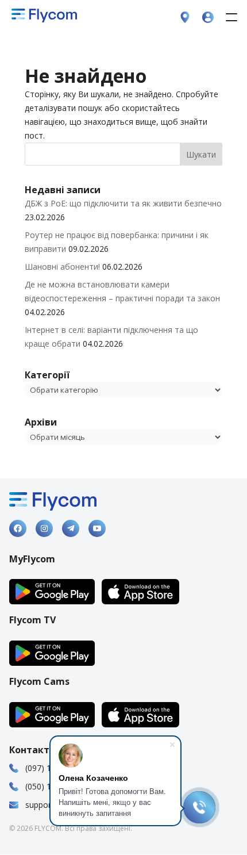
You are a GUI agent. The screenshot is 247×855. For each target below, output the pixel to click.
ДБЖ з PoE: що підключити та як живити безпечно (123, 203)
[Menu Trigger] (231, 17)
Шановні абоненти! (62, 266)
